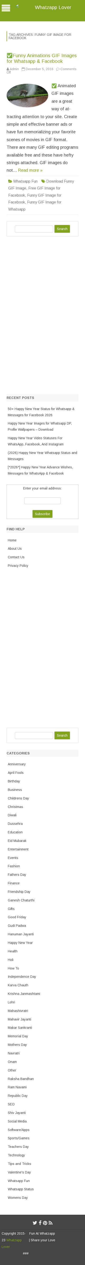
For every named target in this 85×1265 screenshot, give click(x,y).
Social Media (17, 1121)
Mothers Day (17, 1045)
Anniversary (17, 764)
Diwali (12, 815)
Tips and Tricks (19, 1164)
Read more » (30, 170)
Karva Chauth (18, 985)
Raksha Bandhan (21, 1079)
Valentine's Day (19, 1172)
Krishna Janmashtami (24, 994)
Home (12, 540)
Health (12, 951)
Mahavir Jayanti (19, 1019)
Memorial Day (18, 1036)
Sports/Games (19, 1138)
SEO (11, 1104)
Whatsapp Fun (25, 181)
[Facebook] (40, 1223)
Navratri (14, 1053)
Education (15, 832)
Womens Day (18, 1198)
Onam (12, 1062)
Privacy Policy (18, 566)
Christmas (15, 807)
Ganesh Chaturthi (21, 900)
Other (12, 1070)
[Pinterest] (45, 1223)
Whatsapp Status (21, 1189)
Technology (16, 1155)
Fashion (14, 866)
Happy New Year (20, 943)
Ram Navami (17, 1087)
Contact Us (16, 557)
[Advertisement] (42, 314)
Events (13, 858)
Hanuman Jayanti (21, 934)
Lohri (11, 1002)
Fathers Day (17, 875)
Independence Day (22, 977)
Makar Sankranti (20, 1028)
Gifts (11, 909)
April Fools (16, 773)
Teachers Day (18, 1147)
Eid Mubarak (17, 841)
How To (13, 968)
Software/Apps (19, 1130)
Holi (10, 960)
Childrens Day (18, 798)
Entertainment (18, 849)
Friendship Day (19, 892)
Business (15, 790)
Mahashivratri (18, 1011)
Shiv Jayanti (17, 1113)
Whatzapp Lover (53, 7)
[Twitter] (35, 1223)
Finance (14, 883)
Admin (14, 69)
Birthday (14, 781)
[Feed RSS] (51, 1223)
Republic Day (18, 1096)
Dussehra (15, 824)
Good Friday (17, 917)
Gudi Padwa (17, 926)
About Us (15, 548)
